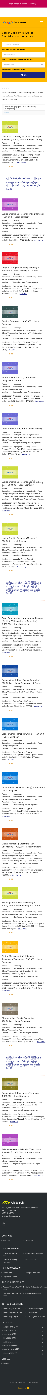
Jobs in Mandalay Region (34, 1309)
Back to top (22, 1388)
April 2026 (8, 1342)
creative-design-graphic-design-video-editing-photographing (20, 108)
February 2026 (9, 1349)
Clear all (7, 113)
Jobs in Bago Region (10, 1317)
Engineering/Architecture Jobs (12, 1294)
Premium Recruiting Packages (10, 1261)
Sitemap (6, 1364)
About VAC (7, 1241)
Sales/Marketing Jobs (33, 1293)
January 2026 (9, 1353)
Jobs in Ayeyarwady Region (35, 1317)
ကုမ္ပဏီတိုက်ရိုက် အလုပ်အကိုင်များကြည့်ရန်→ (23, 4)
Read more (21, 162)
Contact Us (29, 1241)
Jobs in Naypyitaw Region (12, 1313)
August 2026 (9, 1327)
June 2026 (8, 1334)
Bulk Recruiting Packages (34, 1253)
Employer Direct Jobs (32, 1273)
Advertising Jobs (31, 1260)
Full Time (9, 166)
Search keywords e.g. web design (13, 49)
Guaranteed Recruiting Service (11, 1254)
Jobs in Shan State (31, 1313)
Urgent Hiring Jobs (10, 1277)
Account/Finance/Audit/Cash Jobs (13, 1288)
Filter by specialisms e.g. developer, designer (17, 59)
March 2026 (8, 1346)
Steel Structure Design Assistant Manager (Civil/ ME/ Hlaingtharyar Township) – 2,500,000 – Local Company (23, 621)
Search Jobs (7, 1273)
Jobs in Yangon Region (11, 1309)
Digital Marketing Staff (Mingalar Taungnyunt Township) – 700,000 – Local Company (22, 959)
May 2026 (7, 1338)
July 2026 (7, 1331)
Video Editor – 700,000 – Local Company (22, 428)
